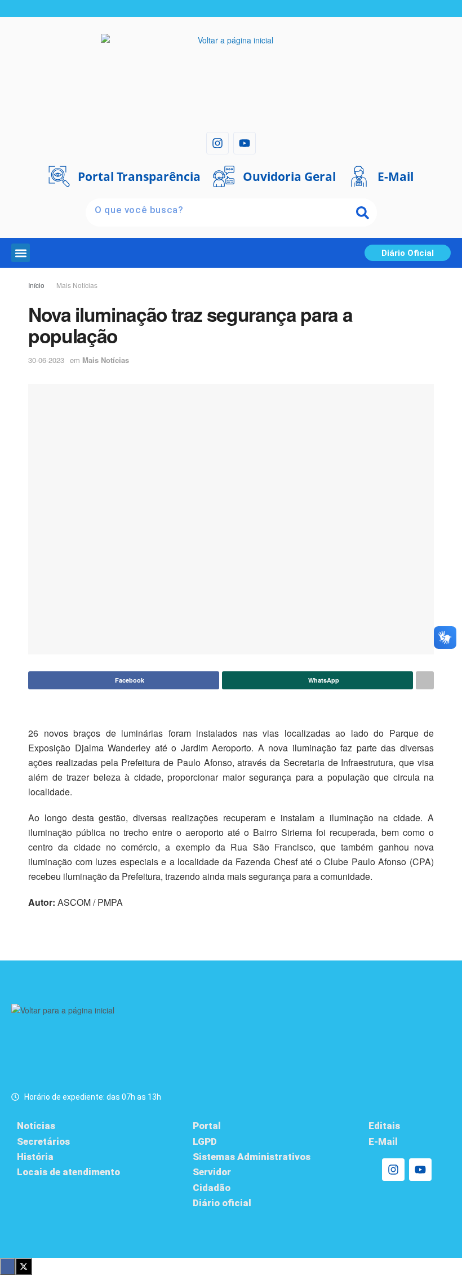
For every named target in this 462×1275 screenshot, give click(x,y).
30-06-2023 (46, 360)
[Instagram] (217, 143)
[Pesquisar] (363, 212)
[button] (20, 253)
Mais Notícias (76, 285)
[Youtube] (244, 143)
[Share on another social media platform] (425, 680)
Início (36, 285)
